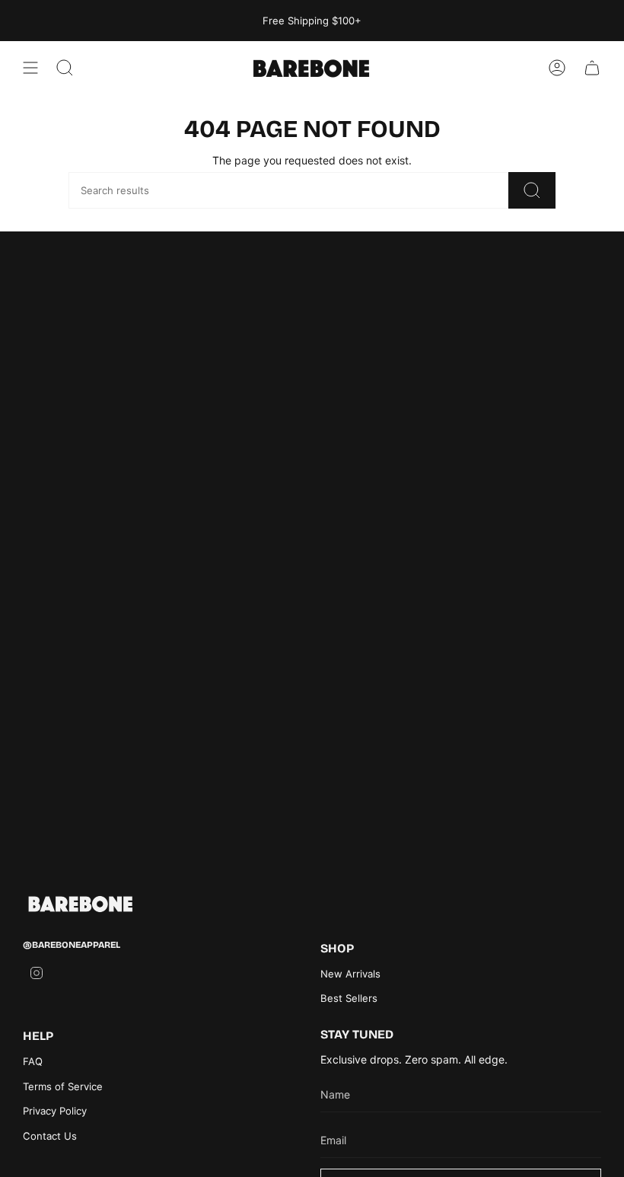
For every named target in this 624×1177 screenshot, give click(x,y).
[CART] (592, 67)
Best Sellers (348, 998)
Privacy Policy (55, 1111)
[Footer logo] (80, 904)
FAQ (33, 1061)
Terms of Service (63, 1086)
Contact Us (50, 1136)
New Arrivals (350, 974)
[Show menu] (30, 67)
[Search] (532, 190)
